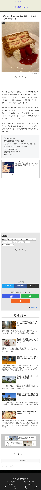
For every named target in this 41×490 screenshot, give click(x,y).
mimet (4, 239)
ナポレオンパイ (7, 242)
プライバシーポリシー (30, 482)
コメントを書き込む (20, 460)
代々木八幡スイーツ (24, 242)
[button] (37, 284)
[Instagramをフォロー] (11, 296)
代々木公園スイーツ (8, 244)
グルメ (5, 236)
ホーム (30, 484)
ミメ (15, 242)
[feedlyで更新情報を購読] (30, 296)
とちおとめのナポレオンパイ (16, 239)
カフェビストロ (31, 239)
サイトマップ (11, 482)
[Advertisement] (20, 83)
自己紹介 (10, 484)
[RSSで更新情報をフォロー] (20, 301)
